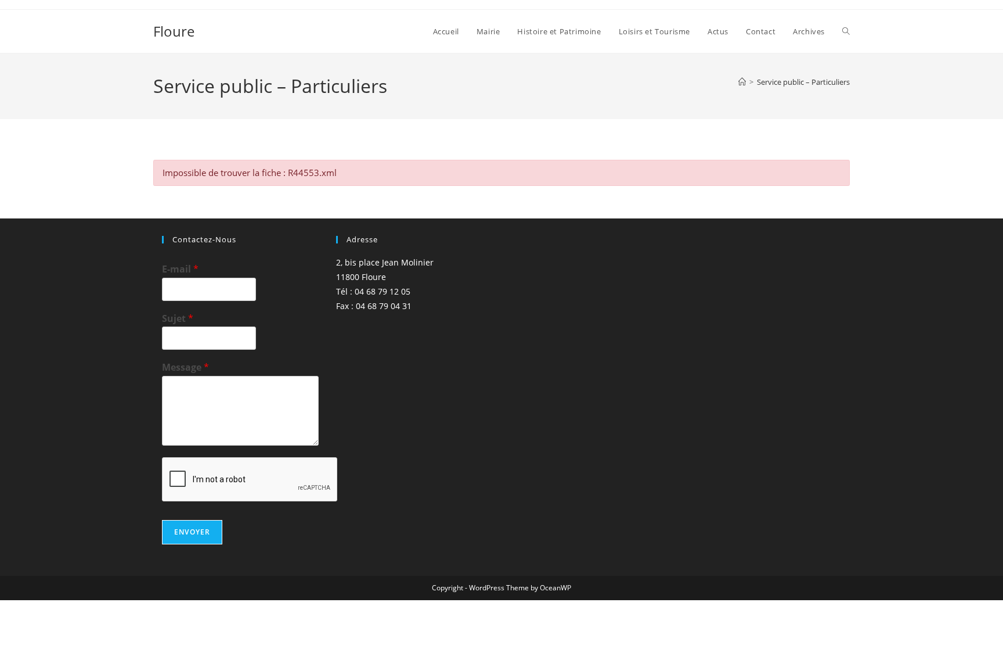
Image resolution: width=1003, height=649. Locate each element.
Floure (173, 31)
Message (185, 367)
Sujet (177, 319)
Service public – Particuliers (803, 82)
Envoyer (192, 532)
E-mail (180, 269)
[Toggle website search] (846, 31)
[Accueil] (742, 82)
